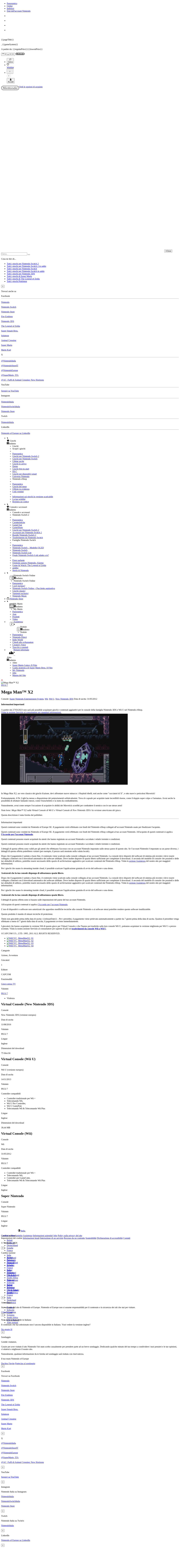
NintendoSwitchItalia (10, 406)
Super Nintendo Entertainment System (27, 699)
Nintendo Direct (19, 637)
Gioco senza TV (8, 984)
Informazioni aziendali (43, 1235)
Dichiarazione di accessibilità (110, 1238)
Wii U (51, 699)
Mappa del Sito (19, 675)
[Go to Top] (90, 680)
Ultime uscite (18, 461)
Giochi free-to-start (20, 469)
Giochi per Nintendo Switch (24, 459)
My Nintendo (18, 670)
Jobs (14, 673)
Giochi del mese (19, 486)
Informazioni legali (31, 1238)
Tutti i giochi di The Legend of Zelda (23, 279)
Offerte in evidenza (20, 489)
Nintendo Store (8, 312)
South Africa (12, 1277)
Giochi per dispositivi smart (24, 474)
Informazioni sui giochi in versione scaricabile (32, 496)
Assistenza (27, 1235)
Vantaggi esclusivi (20, 593)
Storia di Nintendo (20, 570)
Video (15, 619)
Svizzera (10, 1315)
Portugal (10, 1280)
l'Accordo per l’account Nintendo (17, 834)
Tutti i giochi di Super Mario (19, 276)
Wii (46, 699)
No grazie (5, 1329)
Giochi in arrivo (19, 464)
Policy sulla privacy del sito (70, 1235)
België (10, 1240)
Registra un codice (20, 501)
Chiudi (4, 1312)
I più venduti (18, 491)
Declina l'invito (8, 1363)
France (10, 1250)
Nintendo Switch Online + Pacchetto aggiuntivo (33, 588)
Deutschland (12, 1245)
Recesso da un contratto (74, 1238)
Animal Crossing (8, 340)
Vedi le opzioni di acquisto (31, 87)
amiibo (15, 568)
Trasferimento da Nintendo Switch (27, 537)
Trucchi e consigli (20, 647)
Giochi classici (18, 591)
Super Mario (6, 345)
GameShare (17, 527)
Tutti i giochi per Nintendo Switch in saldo (25, 271)
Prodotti (15, 617)
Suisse (9, 1285)
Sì (11, 1329)
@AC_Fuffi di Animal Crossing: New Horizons (22, 380)
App (14, 614)
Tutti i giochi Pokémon (17, 281)
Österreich (11, 1275)
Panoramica (12, 3)
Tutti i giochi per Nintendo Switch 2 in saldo (26, 266)
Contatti (126, 1238)
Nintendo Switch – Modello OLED (28, 547)
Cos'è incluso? (18, 586)
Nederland (11, 1300)
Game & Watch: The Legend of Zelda (29, 565)
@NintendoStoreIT (9, 365)
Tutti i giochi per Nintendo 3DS (21, 274)
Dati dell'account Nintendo (19, 11)
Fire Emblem (7, 316)
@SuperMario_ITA (10, 375)
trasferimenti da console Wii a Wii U (89, 928)
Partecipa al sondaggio (25, 1363)
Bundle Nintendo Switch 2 (24, 535)
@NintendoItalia (8, 361)
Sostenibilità (91, 1238)
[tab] (90, 1230)
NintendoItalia (7, 402)
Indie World (17, 640)
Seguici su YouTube (10, 391)
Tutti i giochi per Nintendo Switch (22, 268)
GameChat (17, 525)
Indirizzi (10, 8)
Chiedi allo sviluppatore (22, 642)
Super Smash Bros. (9, 331)
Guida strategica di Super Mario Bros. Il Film (32, 668)
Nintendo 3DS (7, 321)
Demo (15, 466)
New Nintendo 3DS (64, 699)
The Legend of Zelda (10, 326)
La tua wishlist (18, 499)
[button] (93, 440)
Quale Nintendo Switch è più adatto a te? (30, 555)
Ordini (10, 6)
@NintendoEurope (9, 370)
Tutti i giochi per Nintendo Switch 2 (23, 263)
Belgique (11, 1260)
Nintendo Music (19, 596)
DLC (14, 471)
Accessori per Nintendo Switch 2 (27, 532)
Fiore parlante (18, 560)
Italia (9, 1255)
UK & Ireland (13, 1290)
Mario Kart (6, 350)
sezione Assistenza (137, 861)
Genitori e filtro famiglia (11, 1235)
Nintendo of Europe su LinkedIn (15, 433)
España (10, 1248)
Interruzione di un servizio (51, 1238)
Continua (12, 1312)
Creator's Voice (19, 645)
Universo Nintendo (20, 476)
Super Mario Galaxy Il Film (24, 665)
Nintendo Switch (8, 307)
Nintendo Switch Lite (22, 553)
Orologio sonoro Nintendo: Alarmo (28, 563)
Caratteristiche (18, 522)
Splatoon (5, 335)
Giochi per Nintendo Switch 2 (25, 456)
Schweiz (10, 1310)
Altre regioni (12, 1322)
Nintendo (5, 302)
